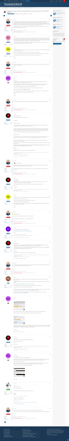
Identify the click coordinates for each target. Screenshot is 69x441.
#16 (49, 297)
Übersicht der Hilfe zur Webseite (26, 430)
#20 (49, 408)
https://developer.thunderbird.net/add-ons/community (21, 237)
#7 (49, 114)
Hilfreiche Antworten (6, 73)
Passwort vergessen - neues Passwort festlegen (28, 436)
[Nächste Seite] (7, 15)
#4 (49, 62)
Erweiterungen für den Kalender (26, 402)
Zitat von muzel (17, 123)
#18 (49, 354)
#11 (49, 211)
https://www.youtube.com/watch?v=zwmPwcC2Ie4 (21, 292)
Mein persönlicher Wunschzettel (21, 30)
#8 (49, 160)
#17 (49, 336)
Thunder (15, 92)
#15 (49, 277)
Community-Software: (52, 434)
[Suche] (64, 1)
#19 (49, 383)
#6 (49, 99)
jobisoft (17, 243)
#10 (49, 195)
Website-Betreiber (59, 34)
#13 (49, 241)
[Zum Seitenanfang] (68, 440)
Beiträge (5, 28)
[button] (52, 1)
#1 (49, 19)
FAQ (20, 402)
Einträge (5, 29)
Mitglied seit (5, 56)
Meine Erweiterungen (34, 402)
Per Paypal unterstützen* (57, 43)
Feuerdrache (21, 258)
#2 (49, 36)
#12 (49, 227)
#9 (49, 178)
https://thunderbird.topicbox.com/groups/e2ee (32, 290)
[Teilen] (51, 15)
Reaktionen (5, 27)
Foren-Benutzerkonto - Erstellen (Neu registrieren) (29, 433)
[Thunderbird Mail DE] (34, 4)
